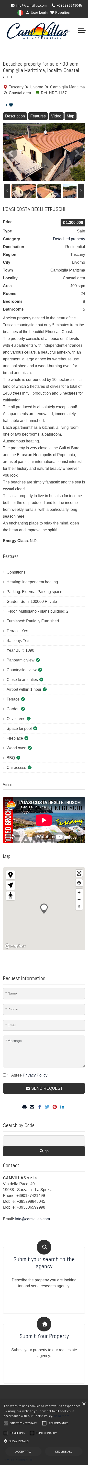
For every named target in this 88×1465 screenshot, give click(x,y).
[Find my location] (79, 882)
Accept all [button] (23, 1451)
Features (38, 116)
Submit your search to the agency (44, 1263)
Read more (62, 1416)
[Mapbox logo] (15, 946)
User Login (39, 12)
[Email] (32, 1107)
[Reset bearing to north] (79, 906)
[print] (25, 1107)
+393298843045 (69, 5)
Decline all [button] (63, 1451)
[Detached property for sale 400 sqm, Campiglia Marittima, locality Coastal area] (44, 152)
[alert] (44, 1432)
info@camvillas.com (31, 5)
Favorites (62, 12)
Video (56, 116)
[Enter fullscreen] (79, 873)
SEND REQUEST (46, 1088)
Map (70, 116)
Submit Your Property (44, 1336)
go (46, 1151)
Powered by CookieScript (18, 1460)
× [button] (84, 1404)
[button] (44, 1441)
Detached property (69, 239)
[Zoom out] (79, 899)
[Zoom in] (79, 892)
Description (15, 116)
